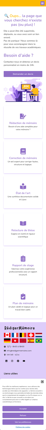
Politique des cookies (23, 427)
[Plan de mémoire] (23, 296)
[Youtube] (23, 361)
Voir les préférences (23, 422)
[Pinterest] (18, 361)
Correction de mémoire (23, 158)
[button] (42, 382)
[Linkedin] (6, 361)
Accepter (23, 409)
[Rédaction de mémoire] (23, 116)
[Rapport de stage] (23, 258)
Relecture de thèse (23, 230)
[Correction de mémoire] (23, 151)
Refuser (23, 415)
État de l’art (23, 193)
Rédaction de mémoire (23, 123)
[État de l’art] (23, 186)
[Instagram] (12, 361)
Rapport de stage (23, 265)
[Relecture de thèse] (23, 223)
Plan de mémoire (23, 303)
